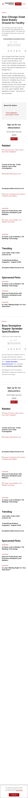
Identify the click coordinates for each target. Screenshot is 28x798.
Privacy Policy (19, 790)
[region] (14, 791)
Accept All (14, 794)
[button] (3, 4)
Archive (4, 12)
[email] (19, 51)
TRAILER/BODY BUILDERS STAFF (14, 39)
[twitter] (14, 51)
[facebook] (8, 51)
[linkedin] (11, 51)
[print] (25, 51)
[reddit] (17, 51)
